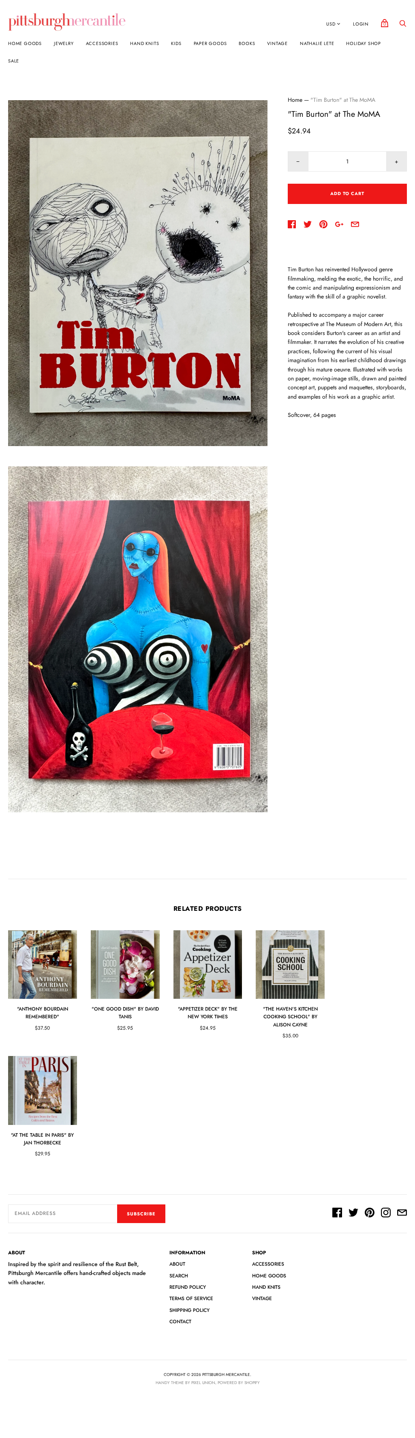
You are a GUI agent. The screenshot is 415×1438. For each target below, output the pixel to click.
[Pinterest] (369, 1214)
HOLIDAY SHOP (363, 43)
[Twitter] (353, 1214)
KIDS (176, 43)
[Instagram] (386, 1214)
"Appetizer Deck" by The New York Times (207, 1012)
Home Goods (25, 43)
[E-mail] (402, 1214)
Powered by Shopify (239, 1383)
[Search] (403, 25)
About (177, 1264)
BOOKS (247, 43)
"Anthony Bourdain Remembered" (42, 1012)
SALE (13, 61)
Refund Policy (187, 1287)
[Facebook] (337, 1214)
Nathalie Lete (317, 43)
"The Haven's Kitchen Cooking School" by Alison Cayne (290, 1016)
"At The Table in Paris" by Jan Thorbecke (42, 1138)
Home (295, 100)
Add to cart (347, 193)
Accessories (102, 43)
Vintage (277, 43)
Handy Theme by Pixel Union (185, 1383)
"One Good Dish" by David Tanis (125, 1012)
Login (361, 24)
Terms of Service (191, 1298)
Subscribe (141, 1213)
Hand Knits (144, 43)
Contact (180, 1321)
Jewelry (64, 43)
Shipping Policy (189, 1310)
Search (178, 1275)
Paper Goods (210, 43)
